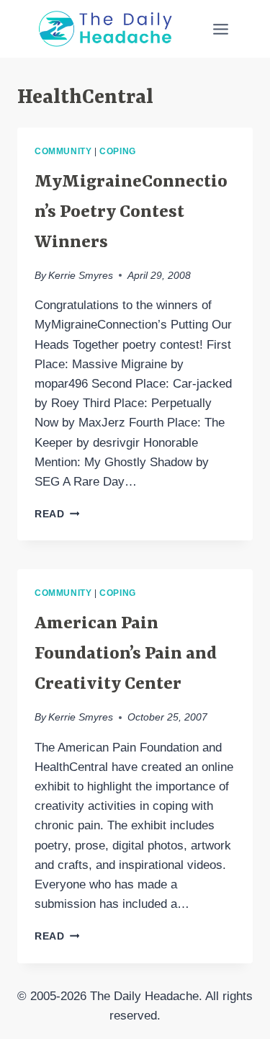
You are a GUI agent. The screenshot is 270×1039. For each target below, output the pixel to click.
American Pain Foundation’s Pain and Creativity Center (126, 654)
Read (57, 514)
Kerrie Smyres (80, 275)
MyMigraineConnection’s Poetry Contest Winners (131, 212)
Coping (117, 151)
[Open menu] (220, 29)
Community (63, 151)
